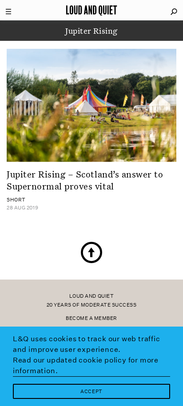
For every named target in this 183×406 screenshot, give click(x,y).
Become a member (91, 318)
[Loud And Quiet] (91, 10)
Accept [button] (91, 391)
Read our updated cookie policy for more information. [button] (86, 365)
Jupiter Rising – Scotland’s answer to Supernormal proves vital (85, 180)
